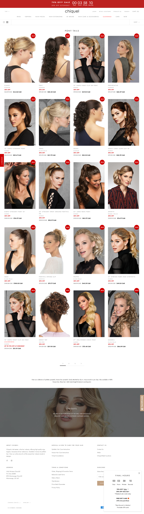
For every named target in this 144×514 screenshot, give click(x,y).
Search (127, 11)
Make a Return (56, 478)
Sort (136, 22)
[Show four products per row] (7, 22)
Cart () (136, 11)
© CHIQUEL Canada (15, 508)
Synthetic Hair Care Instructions (61, 449)
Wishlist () (117, 11)
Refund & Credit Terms (58, 475)
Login (94, 11)
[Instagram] (11, 460)
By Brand (70, 17)
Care (118, 17)
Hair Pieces (40, 17)
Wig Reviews (55, 481)
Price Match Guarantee (58, 484)
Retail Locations (105, 11)
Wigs (19, 17)
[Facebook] (7, 460)
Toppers (28, 17)
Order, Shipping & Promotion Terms (62, 471)
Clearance (107, 17)
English (26, 502)
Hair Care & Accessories (88, 17)
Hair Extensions (56, 17)
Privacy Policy (56, 488)
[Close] (139, 473)
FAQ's (99, 453)
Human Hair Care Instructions (60, 453)
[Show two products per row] (4, 22)
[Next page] (81, 363)
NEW (125, 17)
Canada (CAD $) (13, 502)
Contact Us (100, 449)
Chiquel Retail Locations (104, 456)
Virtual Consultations (58, 456)
